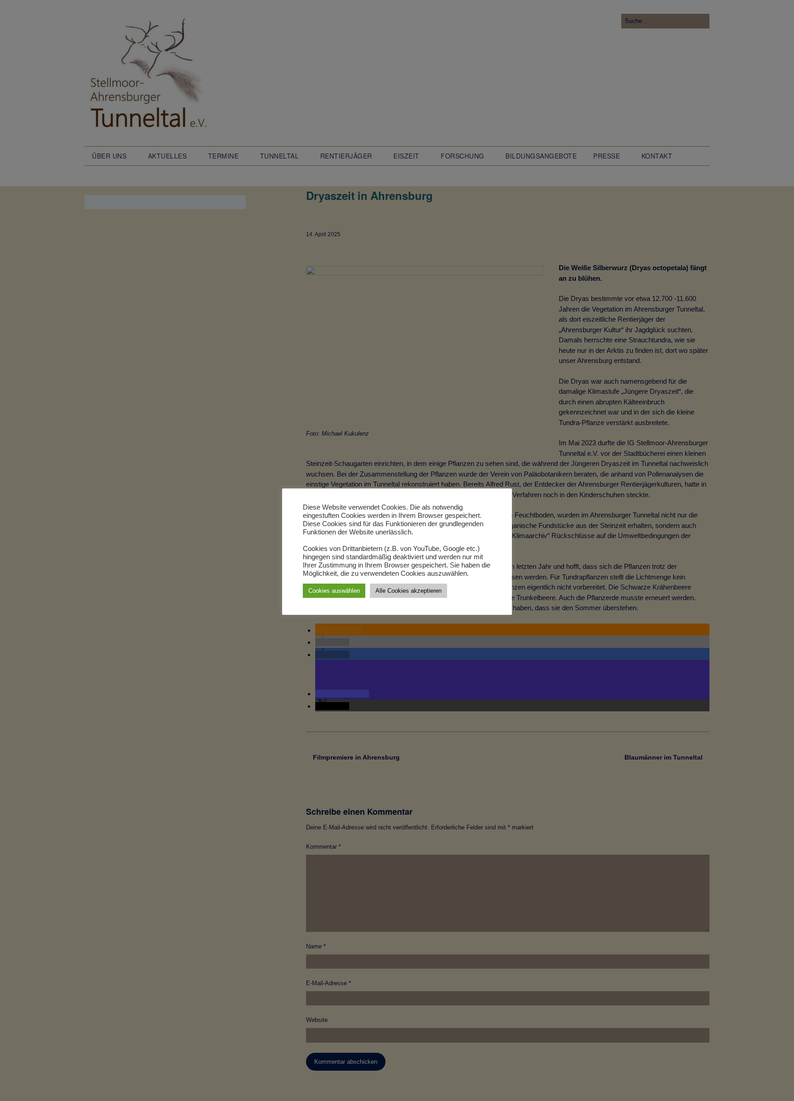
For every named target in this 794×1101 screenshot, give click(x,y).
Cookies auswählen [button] (334, 590)
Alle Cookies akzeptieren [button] (408, 590)
